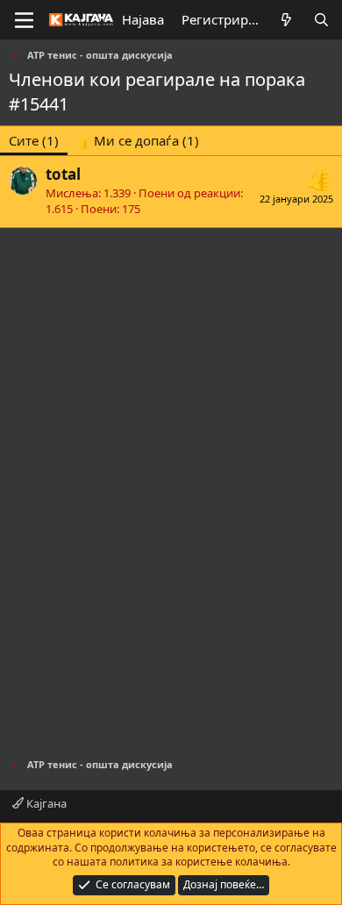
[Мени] (24, 20)
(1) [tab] (34, 140)
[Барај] (321, 20)
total (63, 174)
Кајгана (45, 803)
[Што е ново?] (286, 20)
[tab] (138, 140)
